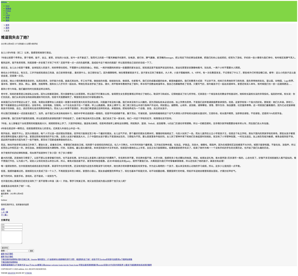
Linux (8, 15)
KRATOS (11, 273)
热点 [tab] (7, 254)
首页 (7, 25)
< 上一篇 (4, 212)
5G (7, 13)
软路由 (8, 9)
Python (8, 11)
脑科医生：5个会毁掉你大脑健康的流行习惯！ (57, 259)
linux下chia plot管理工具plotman (38, 265)
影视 (7, 18)
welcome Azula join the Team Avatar (64, 265)
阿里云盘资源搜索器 (87, 265)
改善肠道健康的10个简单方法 (13, 265)
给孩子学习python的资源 (102, 259)
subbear (4, 2)
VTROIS (28, 273)
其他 (7, 20)
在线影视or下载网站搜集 (122, 259)
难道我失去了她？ (83, 259)
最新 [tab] (3, 254)
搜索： (4, 251)
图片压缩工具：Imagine (27, 259)
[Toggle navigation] (8, 2)
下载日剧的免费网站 (9, 259)
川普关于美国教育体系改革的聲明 (138, 265)
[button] (3, 209)
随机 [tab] (11, 254)
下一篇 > (4, 215)
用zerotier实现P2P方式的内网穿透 (109, 265)
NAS (7, 6)
